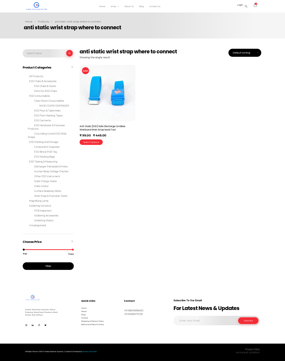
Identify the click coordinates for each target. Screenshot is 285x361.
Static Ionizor (41, 186)
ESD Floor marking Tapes (48, 115)
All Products (36, 76)
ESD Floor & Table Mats (47, 110)
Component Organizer (47, 146)
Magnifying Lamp (39, 200)
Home (29, 21)
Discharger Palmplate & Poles (51, 166)
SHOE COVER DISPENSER (54, 105)
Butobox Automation (90, 351)
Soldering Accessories (46, 215)
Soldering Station (44, 220)
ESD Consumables (39, 96)
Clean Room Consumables (49, 100)
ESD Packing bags (44, 156)
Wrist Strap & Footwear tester (51, 196)
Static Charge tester (45, 181)
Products (43, 21)
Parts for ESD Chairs (45, 91)
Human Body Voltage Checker (51, 171)
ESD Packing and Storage (43, 142)
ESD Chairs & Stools (45, 86)
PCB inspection (42, 210)
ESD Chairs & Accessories (42, 81)
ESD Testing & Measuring (43, 161)
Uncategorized (37, 225)
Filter (48, 266)
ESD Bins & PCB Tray (45, 151)
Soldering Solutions (40, 205)
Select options (91, 142)
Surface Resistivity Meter (47, 191)
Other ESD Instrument (47, 176)
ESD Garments (42, 120)
